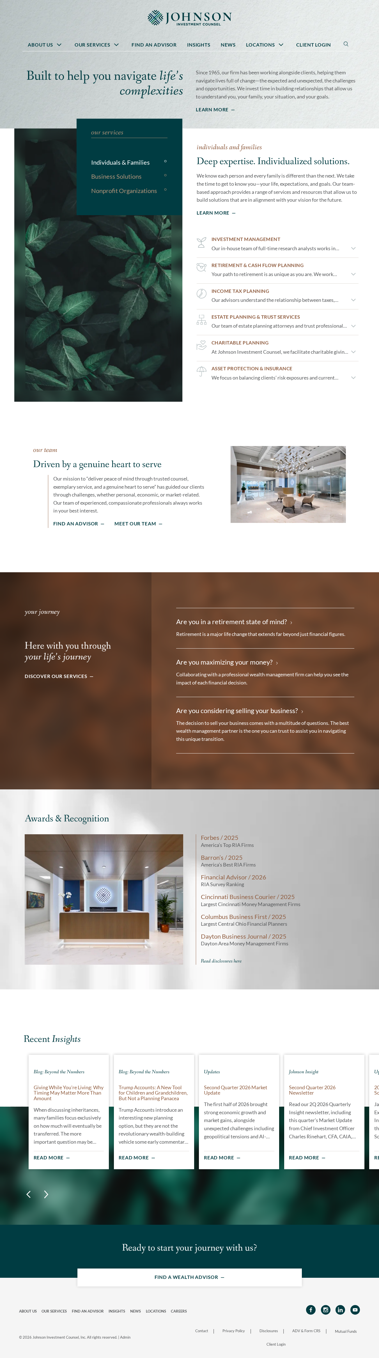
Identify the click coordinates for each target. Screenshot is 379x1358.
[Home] (190, 17)
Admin (125, 1337)
